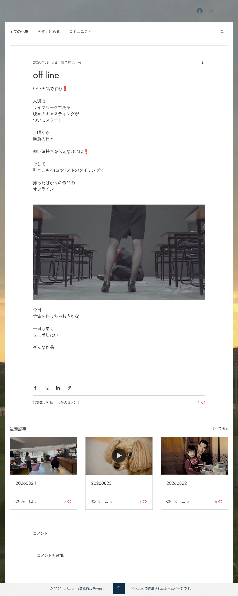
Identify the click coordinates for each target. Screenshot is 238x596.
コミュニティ (80, 31)
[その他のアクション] (202, 62)
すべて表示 (220, 428)
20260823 (101, 483)
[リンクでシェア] (69, 388)
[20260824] (43, 456)
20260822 (176, 483)
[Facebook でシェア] (35, 388)
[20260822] (194, 456)
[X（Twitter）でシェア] (46, 388)
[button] (222, 31)
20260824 (26, 483)
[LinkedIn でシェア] (58, 388)
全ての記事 (19, 31)
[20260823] (119, 456)
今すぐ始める (49, 31)
